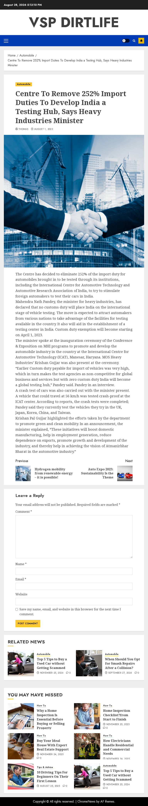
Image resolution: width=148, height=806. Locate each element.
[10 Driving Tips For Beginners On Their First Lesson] (21, 776)
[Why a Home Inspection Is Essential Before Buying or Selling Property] (21, 716)
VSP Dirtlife (74, 22)
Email (20, 579)
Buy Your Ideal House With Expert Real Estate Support (53, 745)
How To (41, 705)
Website (21, 594)
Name (21, 564)
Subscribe (141, 41)
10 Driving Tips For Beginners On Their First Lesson (52, 776)
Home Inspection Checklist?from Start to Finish (116, 715)
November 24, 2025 (51, 754)
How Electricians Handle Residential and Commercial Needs (118, 747)
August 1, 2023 (43, 129)
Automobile (23, 84)
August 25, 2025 (50, 786)
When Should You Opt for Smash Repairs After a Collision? (122, 663)
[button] (6, 40)
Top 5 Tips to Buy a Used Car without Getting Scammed (52, 663)
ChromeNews (86, 801)
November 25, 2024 (51, 673)
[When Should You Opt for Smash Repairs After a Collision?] (89, 663)
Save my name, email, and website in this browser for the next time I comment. (70, 611)
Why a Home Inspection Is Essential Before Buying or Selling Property (51, 719)
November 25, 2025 (118, 724)
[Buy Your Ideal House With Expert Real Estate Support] (21, 746)
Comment (23, 511)
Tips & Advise (45, 767)
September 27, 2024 (120, 673)
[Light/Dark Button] (126, 41)
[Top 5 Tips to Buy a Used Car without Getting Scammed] (21, 663)
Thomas (23, 129)
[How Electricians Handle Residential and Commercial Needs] (87, 746)
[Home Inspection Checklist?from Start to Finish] (87, 716)
